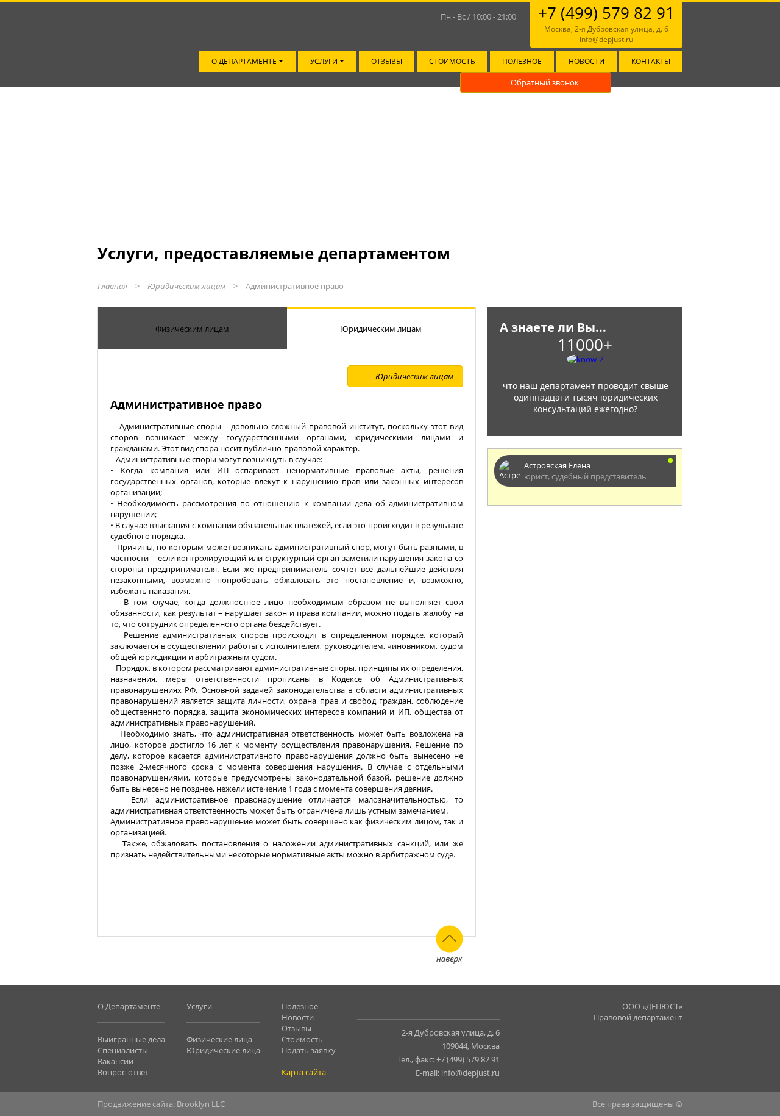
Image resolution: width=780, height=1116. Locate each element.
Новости (586, 61)
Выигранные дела (131, 1039)
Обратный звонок (545, 82)
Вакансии (115, 1061)
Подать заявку (309, 1050)
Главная (112, 286)
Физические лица (219, 1039)
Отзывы (386, 61)
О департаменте (244, 61)
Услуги (324, 61)
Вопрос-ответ (123, 1072)
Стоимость (452, 61)
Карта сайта (304, 1072)
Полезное (522, 61)
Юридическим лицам (186, 286)
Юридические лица (223, 1050)
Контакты (650, 61)
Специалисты (123, 1050)
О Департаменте (129, 1006)
